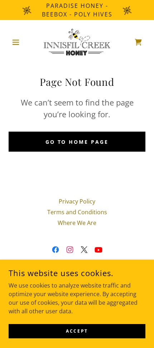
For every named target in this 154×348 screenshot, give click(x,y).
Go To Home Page (77, 141)
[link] (77, 42)
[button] (19, 42)
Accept (77, 331)
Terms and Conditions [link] (77, 212)
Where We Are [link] (77, 223)
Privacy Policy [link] (77, 201)
